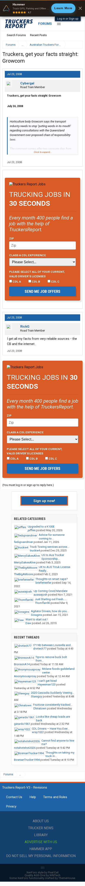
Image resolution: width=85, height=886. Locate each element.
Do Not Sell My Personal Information (41, 856)
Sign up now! (44, 501)
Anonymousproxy (25, 676)
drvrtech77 (39, 648)
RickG (24, 326)
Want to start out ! (37, 619)
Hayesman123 (47, 684)
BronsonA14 (22, 664)
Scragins (36, 614)
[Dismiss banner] (80, 8)
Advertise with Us (41, 842)
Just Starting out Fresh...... (51, 599)
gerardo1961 (22, 723)
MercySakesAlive (25, 562)
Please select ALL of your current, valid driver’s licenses (37, 274)
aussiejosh (40, 594)
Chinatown (39, 708)
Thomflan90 (42, 603)
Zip (11, 238)
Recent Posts (38, 35)
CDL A (16, 281)
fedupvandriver (23, 542)
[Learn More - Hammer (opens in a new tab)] (42, 8)
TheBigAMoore (23, 574)
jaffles (32, 530)
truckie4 (35, 550)
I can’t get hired (47, 680)
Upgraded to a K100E (41, 526)
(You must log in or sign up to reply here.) (28, 485)
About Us (41, 821)
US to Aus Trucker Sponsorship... (52, 556)
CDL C (55, 281)
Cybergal (27, 83)
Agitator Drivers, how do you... (50, 611)
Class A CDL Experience (27, 255)
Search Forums (16, 35)
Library (41, 835)
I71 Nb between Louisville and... (53, 645)
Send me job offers (42, 291)
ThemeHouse (66, 878)
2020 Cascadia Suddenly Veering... (52, 692)
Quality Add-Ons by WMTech (42, 875)
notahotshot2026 (25, 747)
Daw (28, 623)
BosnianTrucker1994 (27, 759)
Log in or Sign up (67, 18)
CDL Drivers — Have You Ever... (50, 728)
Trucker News (40, 828)
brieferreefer (43, 582)
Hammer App (40, 849)
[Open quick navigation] (76, 45)
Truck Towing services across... (49, 546)
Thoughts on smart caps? (52, 579)
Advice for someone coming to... (52, 536)
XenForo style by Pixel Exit (42, 872)
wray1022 (38, 732)
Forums (45, 24)
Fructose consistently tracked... (52, 704)
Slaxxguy (36, 696)
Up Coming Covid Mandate (50, 591)
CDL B (35, 281)
